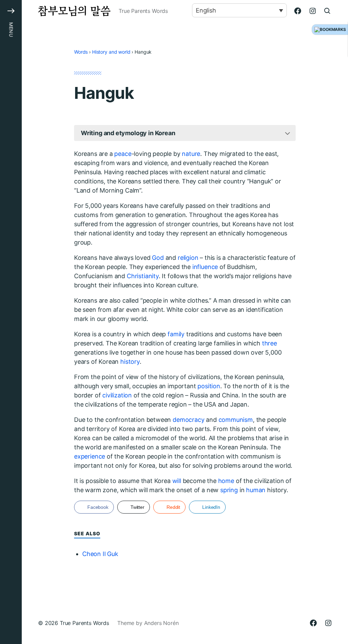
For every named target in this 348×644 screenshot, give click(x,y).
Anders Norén (161, 623)
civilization (117, 395)
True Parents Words (84, 623)
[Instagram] (312, 10)
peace (122, 153)
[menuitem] (239, 10)
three (269, 343)
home (226, 480)
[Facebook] (297, 10)
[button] (11, 322)
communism (236, 419)
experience (89, 456)
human (255, 490)
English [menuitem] (206, 10)
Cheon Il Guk (100, 553)
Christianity (143, 276)
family (176, 334)
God (157, 257)
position (208, 386)
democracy (188, 419)
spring (229, 490)
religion (188, 257)
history (130, 361)
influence (205, 266)
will (176, 480)
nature (191, 153)
